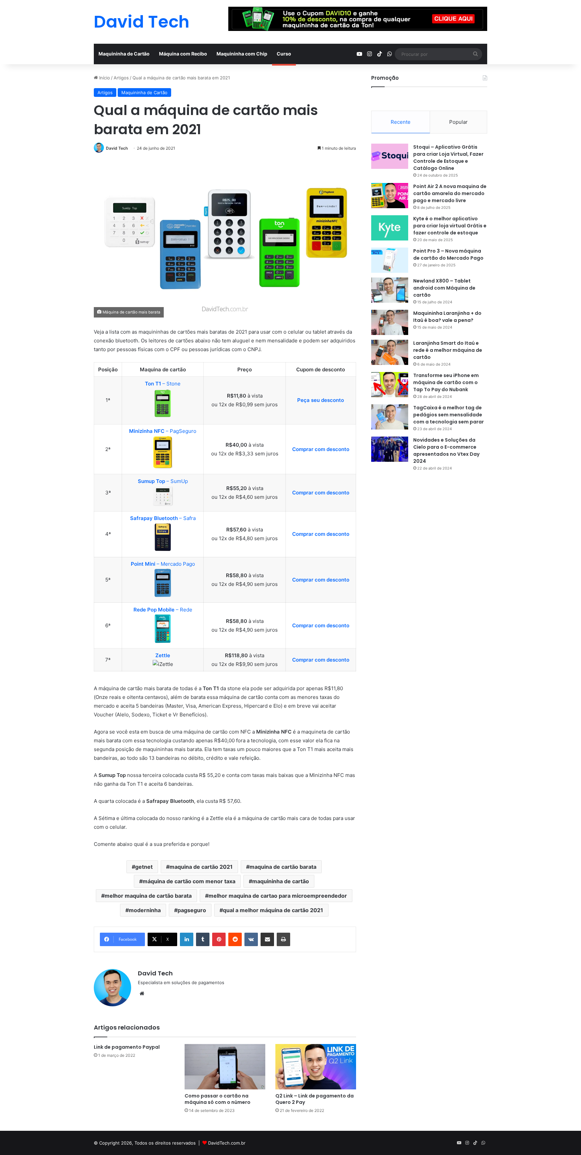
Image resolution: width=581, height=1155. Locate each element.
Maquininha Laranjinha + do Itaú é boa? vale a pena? (447, 317)
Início (104, 77)
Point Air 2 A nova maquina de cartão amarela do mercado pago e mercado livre (450, 193)
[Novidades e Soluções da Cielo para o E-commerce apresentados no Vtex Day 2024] (389, 449)
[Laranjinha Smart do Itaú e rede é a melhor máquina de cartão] (389, 352)
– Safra (163, 518)
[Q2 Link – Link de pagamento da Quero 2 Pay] (315, 1066)
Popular (458, 122)
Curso (284, 54)
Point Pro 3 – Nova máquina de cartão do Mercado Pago (448, 254)
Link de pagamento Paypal (127, 1047)
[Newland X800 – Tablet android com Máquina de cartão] (389, 290)
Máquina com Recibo (183, 54)
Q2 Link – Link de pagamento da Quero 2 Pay (314, 1099)
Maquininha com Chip (242, 54)
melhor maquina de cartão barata (148, 895)
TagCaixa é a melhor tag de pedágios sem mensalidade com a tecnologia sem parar (448, 414)
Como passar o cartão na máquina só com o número (217, 1099)
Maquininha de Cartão (124, 54)
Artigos (121, 77)
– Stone (163, 383)
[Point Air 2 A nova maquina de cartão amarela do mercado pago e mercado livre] (389, 195)
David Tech (117, 148)
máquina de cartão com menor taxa (189, 881)
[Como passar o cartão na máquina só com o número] (225, 1066)
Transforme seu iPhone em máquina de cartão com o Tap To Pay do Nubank (446, 382)
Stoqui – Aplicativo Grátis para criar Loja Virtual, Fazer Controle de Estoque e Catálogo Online (448, 158)
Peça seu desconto (320, 400)
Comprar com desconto (320, 449)
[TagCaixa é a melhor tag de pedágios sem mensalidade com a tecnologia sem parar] (389, 417)
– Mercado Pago (163, 564)
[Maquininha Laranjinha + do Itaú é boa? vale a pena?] (389, 322)
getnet (144, 866)
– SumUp (163, 481)
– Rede (162, 609)
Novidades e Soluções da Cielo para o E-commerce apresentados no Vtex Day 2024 (446, 450)
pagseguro (192, 910)
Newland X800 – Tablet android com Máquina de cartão (444, 287)
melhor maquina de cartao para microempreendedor (277, 895)
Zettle (162, 655)
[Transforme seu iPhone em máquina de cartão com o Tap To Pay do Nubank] (389, 384)
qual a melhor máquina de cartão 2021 (273, 910)
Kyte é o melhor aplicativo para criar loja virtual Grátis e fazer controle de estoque (450, 225)
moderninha (145, 910)
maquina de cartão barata (282, 866)
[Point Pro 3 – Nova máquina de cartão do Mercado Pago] (389, 260)
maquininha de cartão (280, 881)
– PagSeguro (162, 431)
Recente (401, 122)
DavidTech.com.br (226, 1143)
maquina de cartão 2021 (201, 866)
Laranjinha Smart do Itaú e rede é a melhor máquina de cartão (447, 350)
